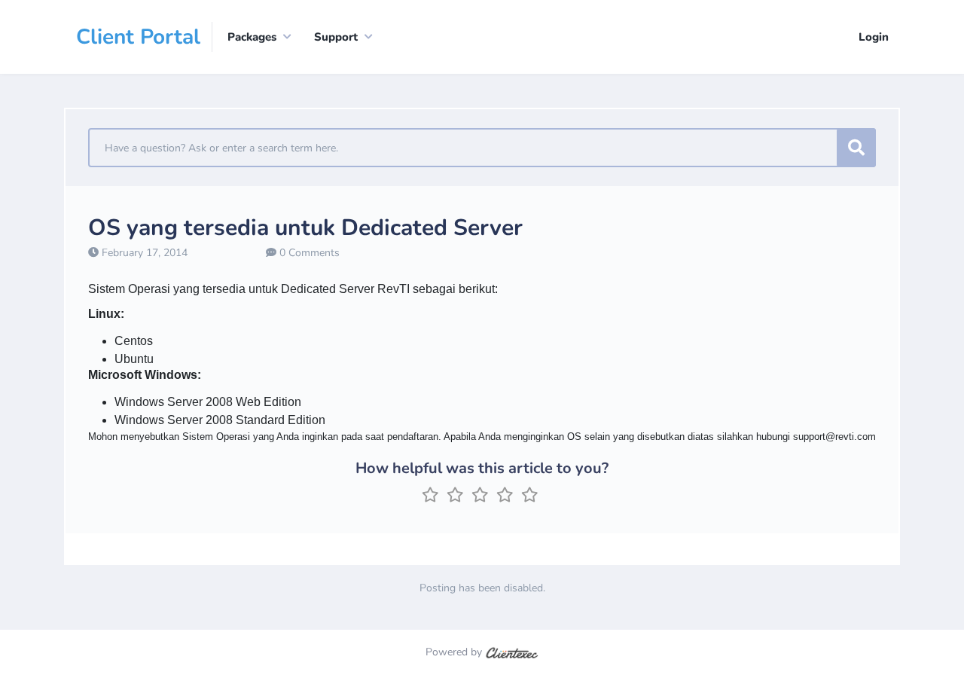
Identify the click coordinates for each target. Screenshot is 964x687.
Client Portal (138, 37)
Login (874, 36)
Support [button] (336, 36)
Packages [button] (251, 36)
